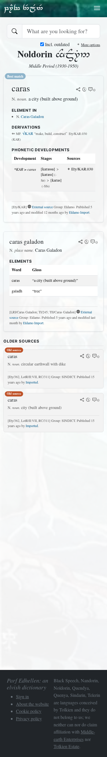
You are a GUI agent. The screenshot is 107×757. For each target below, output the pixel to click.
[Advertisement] (53, 490)
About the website (32, 704)
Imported (32, 382)
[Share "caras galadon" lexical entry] (80, 242)
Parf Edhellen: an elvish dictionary (23, 8)
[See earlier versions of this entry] (84, 90)
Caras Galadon (32, 116)
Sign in (22, 696)
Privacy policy (29, 718)
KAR (28, 133)
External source (42, 207)
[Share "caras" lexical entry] (78, 90)
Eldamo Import (79, 212)
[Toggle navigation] (97, 8)
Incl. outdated (57, 44)
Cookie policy (28, 711)
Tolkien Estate (66, 746)
